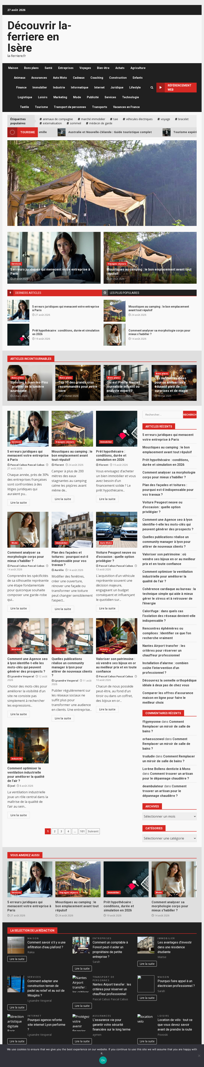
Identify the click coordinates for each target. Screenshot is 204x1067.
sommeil (75, 123)
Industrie (59, 87)
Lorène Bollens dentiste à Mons (166, 769)
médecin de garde (100, 123)
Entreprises (66, 68)
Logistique (25, 97)
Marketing (60, 97)
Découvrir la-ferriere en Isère (39, 36)
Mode (77, 97)
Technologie (130, 97)
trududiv (148, 756)
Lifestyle (135, 87)
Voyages (85, 68)
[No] (199, 1056)
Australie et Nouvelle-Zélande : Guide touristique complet (75, 132)
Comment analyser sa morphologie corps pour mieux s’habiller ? (115, 335)
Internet (99, 87)
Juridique (117, 87)
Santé (48, 68)
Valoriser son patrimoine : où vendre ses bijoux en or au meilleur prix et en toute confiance (116, 636)
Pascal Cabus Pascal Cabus (27, 465)
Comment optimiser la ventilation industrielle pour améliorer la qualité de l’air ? (28, 745)
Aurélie (59, 570)
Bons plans (31, 68)
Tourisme (41, 107)
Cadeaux (78, 77)
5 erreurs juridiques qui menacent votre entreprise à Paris (18, 311)
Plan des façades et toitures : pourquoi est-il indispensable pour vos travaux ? (72, 530)
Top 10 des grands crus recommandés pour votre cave (77, 387)
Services (110, 97)
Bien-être (103, 68)
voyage (165, 119)
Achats (120, 68)
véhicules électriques (139, 119)
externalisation (52, 123)
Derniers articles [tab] (28, 292)
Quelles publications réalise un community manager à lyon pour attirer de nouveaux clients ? (72, 636)
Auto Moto (60, 77)
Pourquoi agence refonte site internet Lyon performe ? (46, 1024)
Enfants (138, 77)
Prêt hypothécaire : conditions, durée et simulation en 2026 (102, 200)
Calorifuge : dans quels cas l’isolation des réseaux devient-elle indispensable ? (168, 616)
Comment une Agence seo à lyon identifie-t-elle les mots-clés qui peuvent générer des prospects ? (28, 636)
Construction (118, 77)
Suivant (93, 831)
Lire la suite (19, 502)
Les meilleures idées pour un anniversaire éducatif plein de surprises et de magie (171, 384)
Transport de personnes (70, 107)
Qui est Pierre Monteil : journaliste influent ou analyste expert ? (124, 387)
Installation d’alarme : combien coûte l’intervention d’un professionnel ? (165, 668)
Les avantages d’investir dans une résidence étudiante (175, 947)
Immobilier (39, 87)
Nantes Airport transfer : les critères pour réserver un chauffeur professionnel (163, 650)
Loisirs (42, 97)
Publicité (93, 97)
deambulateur (152, 786)
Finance (21, 87)
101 (82, 831)
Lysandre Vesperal (22, 676)
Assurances (39, 77)
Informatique (79, 87)
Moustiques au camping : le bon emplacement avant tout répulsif (115, 311)
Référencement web (179, 87)
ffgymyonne (151, 722)
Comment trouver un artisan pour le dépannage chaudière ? (164, 791)
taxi (115, 119)
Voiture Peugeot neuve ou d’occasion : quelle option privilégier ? (116, 530)
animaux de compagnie (58, 119)
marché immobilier (93, 119)
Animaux (19, 77)
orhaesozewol (153, 739)
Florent (59, 465)
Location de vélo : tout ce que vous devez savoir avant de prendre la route (175, 1024)
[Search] (152, 87)
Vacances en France (126, 107)
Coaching (96, 77)
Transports (99, 107)
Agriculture (137, 68)
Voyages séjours (117, 263)
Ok (103, 1060)
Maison (13, 68)
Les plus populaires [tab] (124, 292)
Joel (12, 786)
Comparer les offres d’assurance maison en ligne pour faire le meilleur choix (167, 697)
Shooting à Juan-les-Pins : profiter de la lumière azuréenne (29, 387)
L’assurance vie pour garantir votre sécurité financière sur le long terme (111, 1024)
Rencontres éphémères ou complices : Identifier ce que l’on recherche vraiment (166, 633)
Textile (24, 107)
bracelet (183, 119)
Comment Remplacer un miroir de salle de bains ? (166, 726)
